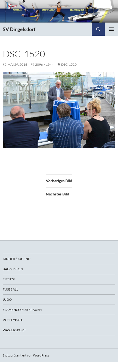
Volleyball (13, 320)
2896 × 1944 (44, 64)
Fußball (10, 289)
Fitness (9, 279)
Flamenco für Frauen (22, 310)
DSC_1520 (69, 64)
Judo (7, 299)
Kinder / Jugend (16, 259)
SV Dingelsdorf (19, 29)
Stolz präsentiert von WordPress (26, 355)
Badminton (13, 269)
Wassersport (14, 330)
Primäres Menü (111, 29)
